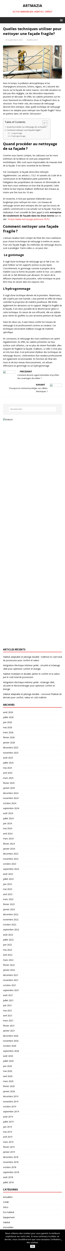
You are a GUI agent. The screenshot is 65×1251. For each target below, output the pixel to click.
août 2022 (8, 934)
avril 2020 (7, 1076)
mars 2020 (8, 1081)
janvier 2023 (9, 909)
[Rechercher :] (32, 409)
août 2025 (8, 757)
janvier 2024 (9, 848)
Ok (32, 1246)
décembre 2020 (10, 1035)
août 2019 (8, 1116)
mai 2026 (7, 727)
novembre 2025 (10, 752)
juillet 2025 (8, 762)
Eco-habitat (8, 1212)
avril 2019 (7, 1136)
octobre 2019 (9, 1106)
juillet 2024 (8, 818)
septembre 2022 (11, 929)
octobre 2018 (9, 1167)
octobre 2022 (9, 924)
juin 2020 (7, 1066)
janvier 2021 (9, 1030)
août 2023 (8, 874)
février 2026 (9, 737)
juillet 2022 (8, 939)
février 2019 (9, 1146)
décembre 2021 (10, 975)
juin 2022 (7, 944)
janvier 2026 (9, 742)
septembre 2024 (11, 808)
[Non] (61, 1240)
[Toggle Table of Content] (43, 122)
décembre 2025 (10, 747)
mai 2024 (7, 828)
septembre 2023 (11, 869)
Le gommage (16, 133)
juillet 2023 (8, 879)
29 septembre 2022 (14, 39)
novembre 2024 (10, 798)
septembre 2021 (11, 990)
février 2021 (9, 1025)
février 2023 (9, 904)
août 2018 (8, 1177)
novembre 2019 (10, 1101)
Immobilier (8, 1227)
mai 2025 (7, 767)
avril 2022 (7, 954)
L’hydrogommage (18, 136)
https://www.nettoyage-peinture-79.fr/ (29, 219)
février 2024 (9, 843)
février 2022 (9, 964)
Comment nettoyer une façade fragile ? (24, 130)
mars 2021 (8, 1020)
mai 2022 (7, 949)
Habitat (6, 1222)
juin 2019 (7, 1126)
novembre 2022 (10, 919)
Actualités (8, 1197)
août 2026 (8, 712)
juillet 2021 (8, 1000)
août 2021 (8, 995)
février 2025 (9, 783)
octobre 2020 (9, 1045)
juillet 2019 (8, 1121)
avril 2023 (7, 894)
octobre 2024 (9, 803)
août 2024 (8, 813)
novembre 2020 (10, 1040)
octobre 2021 (9, 985)
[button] (60, 20)
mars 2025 (8, 778)
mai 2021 (7, 1010)
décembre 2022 (10, 914)
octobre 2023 (9, 863)
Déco (5, 1207)
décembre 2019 (10, 1096)
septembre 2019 (11, 1111)
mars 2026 (8, 732)
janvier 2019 (9, 1151)
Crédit (6, 1202)
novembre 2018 (10, 1162)
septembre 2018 (11, 1172)
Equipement (9, 1217)
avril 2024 (7, 833)
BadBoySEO (32, 39)
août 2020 (8, 1055)
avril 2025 (7, 772)
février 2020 (9, 1086)
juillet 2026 (8, 717)
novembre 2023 (10, 858)
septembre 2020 (11, 1050)
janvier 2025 (9, 788)
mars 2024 (8, 838)
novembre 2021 (10, 980)
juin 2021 (7, 1005)
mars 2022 (8, 959)
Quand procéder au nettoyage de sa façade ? (27, 127)
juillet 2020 (8, 1060)
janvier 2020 (9, 1091)
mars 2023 (8, 899)
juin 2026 (7, 722)
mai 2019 (7, 1131)
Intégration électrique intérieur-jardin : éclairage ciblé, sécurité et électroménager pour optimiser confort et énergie (29, 686)
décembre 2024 (10, 793)
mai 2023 (7, 889)
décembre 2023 (10, 853)
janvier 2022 (9, 969)
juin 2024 (7, 823)
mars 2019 (8, 1141)
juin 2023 (7, 884)
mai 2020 (7, 1071)
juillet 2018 (8, 1182)
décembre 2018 (10, 1157)
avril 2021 (7, 1015)
